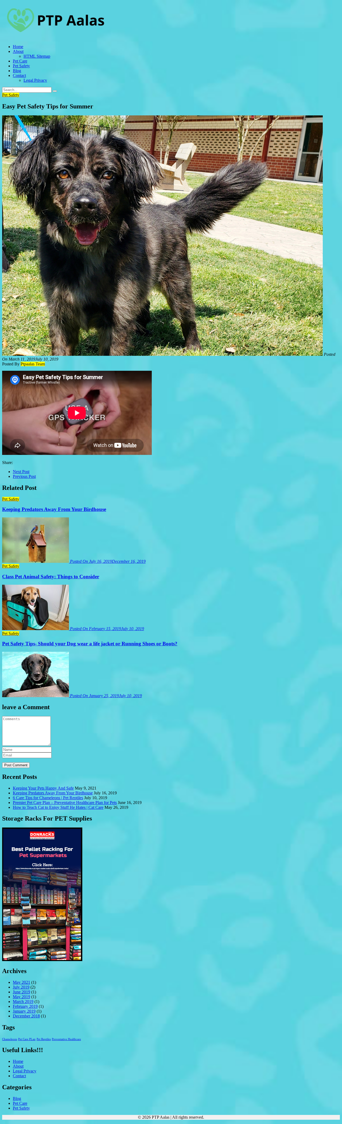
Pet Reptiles (44, 1039)
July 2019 (21, 987)
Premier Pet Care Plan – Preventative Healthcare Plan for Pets (65, 802)
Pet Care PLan (27, 1039)
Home (18, 46)
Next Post (21, 471)
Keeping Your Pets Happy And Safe (43, 788)
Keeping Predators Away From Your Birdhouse (53, 793)
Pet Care (20, 61)
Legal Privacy (35, 80)
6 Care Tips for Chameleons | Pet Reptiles (48, 797)
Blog (17, 70)
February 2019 (25, 1006)
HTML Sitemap (37, 56)
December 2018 (26, 1016)
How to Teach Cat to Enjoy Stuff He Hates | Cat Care (58, 807)
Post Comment (16, 765)
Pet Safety (21, 66)
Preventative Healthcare (66, 1039)
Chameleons (9, 1039)
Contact (19, 75)
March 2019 (23, 1001)
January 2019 (24, 1011)
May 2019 (21, 996)
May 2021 (21, 982)
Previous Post (24, 476)
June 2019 (21, 992)
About (18, 51)
